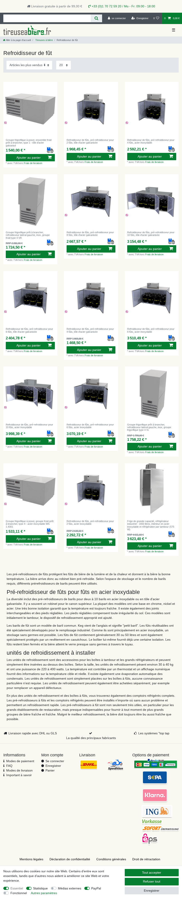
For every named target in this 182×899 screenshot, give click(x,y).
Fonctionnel (18, 893)
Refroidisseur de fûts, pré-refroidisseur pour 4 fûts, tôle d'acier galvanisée (90, 330)
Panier (50, 770)
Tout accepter (151, 872)
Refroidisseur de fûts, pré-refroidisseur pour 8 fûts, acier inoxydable (150, 330)
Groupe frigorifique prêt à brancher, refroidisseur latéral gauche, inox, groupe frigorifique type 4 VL (149, 427)
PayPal (96, 888)
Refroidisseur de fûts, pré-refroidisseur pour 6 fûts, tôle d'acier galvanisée (29, 330)
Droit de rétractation (146, 859)
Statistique (40, 888)
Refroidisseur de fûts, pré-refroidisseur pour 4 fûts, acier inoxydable (150, 141)
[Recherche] (96, 18)
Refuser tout (151, 881)
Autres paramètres (44, 893)
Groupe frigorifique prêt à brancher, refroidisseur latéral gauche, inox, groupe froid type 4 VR (28, 235)
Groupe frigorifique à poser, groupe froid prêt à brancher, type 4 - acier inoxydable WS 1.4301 (29, 524)
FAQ (9, 765)
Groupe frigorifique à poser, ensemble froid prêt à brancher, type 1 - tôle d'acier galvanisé (28, 143)
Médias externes (69, 888)
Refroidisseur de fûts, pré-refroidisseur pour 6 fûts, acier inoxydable (90, 426)
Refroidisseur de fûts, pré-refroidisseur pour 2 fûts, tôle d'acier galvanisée (90, 141)
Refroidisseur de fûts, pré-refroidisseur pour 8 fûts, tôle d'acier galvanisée (90, 233)
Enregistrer (53, 765)
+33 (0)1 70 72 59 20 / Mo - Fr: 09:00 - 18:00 (123, 6)
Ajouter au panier (28, 157)
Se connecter (55, 761)
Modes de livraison (19, 770)
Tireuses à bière (44, 40)
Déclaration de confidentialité (69, 859)
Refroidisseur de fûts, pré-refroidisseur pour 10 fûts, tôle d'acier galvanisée (150, 233)
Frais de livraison (33, 163)
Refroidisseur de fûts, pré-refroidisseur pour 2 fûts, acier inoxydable (90, 522)
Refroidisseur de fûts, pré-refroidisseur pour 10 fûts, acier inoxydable (29, 426)
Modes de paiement (20, 761)
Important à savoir (19, 775)
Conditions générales (111, 859)
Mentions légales (31, 859)
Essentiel (16, 888)
